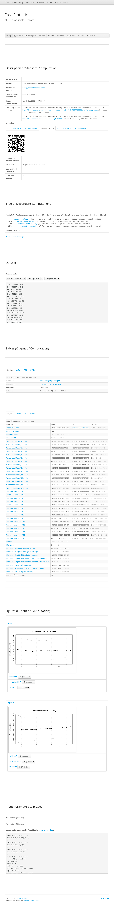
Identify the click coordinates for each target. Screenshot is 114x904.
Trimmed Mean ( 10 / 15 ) (16, 521)
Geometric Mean (12, 431)
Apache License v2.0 (31, 900)
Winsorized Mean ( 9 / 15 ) (16, 468)
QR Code (25, 677)
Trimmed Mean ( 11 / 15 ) (16, 525)
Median (9, 541)
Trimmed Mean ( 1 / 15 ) (15, 491)
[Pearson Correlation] (21, 219)
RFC (25, 370)
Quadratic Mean (12, 438)
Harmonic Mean (12, 434)
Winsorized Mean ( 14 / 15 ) (17, 485)
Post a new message (15, 237)
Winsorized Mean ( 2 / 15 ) (16, 444)
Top (9, 35)
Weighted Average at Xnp (25, 548)
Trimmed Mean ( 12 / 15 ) (16, 528)
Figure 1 (10, 623)
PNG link (11, 676)
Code (82, 35)
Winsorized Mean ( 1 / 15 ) (16, 441)
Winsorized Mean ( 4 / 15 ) (16, 451)
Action (91, 35)
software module (46, 830)
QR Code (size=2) (14, 128)
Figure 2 (10, 703)
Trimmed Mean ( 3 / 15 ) (15, 498)
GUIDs (32, 370)
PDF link (11, 687)
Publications (43, 2)
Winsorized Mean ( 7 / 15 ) (16, 461)
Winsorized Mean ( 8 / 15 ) (16, 464)
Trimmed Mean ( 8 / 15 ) (15, 515)
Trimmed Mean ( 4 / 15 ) (15, 501)
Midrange (10, 545)
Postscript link (14, 682)
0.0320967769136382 (80, 428)
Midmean (9, 548)
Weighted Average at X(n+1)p (26, 552)
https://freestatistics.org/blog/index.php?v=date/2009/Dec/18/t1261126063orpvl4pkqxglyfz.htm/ (60, 110)
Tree (43, 35)
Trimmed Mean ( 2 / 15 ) (15, 495)
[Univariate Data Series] (24, 221)
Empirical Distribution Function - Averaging (31, 558)
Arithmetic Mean (12, 428)
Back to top (105, 898)
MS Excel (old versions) (24, 572)
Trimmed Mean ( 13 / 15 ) (16, 531)
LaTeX (18, 370)
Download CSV (13, 278)
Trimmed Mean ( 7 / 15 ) (15, 511)
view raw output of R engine (51, 384)
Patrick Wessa (21, 898)
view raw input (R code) (49, 381)
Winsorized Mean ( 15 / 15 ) (17, 488)
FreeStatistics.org (14, 2)
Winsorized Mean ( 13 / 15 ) (17, 481)
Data (52, 35)
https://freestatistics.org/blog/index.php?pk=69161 (42, 119)
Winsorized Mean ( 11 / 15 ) (17, 474)
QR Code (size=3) (30, 128)
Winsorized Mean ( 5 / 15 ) (16, 454)
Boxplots (50, 278)
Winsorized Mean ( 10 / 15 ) (17, 471)
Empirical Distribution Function (26, 555)
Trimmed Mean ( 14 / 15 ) (16, 535)
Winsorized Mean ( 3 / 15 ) (16, 448)
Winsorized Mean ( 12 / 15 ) (17, 478)
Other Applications (59, 2)
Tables (61, 35)
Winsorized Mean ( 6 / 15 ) (16, 458)
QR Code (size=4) (47, 128)
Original (10, 370)
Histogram (33, 278)
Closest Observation (23, 565)
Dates (18, 35)
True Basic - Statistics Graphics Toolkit (29, 568)
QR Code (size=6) (81, 128)
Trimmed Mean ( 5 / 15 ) (15, 505)
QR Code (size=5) (64, 128)
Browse (31, 2)
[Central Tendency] (28, 226)
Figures (72, 35)
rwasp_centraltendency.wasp (33, 88)
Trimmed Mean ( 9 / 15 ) (15, 518)
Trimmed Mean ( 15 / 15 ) (16, 538)
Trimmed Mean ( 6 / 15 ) (15, 508)
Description (31, 35)
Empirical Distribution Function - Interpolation (32, 562)
